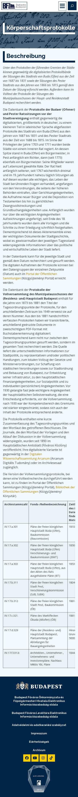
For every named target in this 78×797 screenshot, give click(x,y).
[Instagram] (43, 758)
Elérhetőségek (39, 741)
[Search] (72, 5)
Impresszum (39, 733)
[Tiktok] (51, 758)
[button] (62, 5)
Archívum (39, 750)
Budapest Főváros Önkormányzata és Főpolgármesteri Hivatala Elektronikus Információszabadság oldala (39, 701)
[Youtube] (35, 758)
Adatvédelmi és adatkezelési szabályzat (39, 724)
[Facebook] (26, 758)
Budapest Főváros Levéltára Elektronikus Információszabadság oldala (39, 714)
